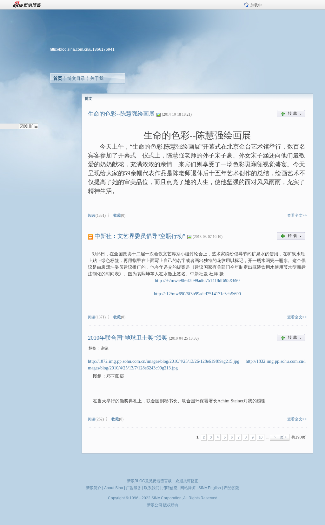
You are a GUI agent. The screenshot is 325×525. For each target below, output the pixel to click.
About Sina (113, 488)
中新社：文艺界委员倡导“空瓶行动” (140, 236)
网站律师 (188, 488)
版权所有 (170, 505)
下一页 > (279, 437)
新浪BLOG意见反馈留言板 (149, 481)
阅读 (92, 215)
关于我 (96, 78)
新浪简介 (93, 488)
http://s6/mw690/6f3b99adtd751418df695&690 (197, 280)
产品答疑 (231, 488)
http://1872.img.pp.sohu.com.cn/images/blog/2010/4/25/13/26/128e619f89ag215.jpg (163, 361)
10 (260, 437)
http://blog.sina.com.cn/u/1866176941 (82, 49)
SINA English (209, 488)
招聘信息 (169, 488)
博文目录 (76, 78)
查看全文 (294, 215)
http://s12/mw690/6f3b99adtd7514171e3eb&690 (197, 293)
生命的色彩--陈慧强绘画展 (121, 114)
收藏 (117, 215)
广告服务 (133, 488)
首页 (57, 78)
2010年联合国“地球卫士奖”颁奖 (127, 338)
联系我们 (151, 488)
